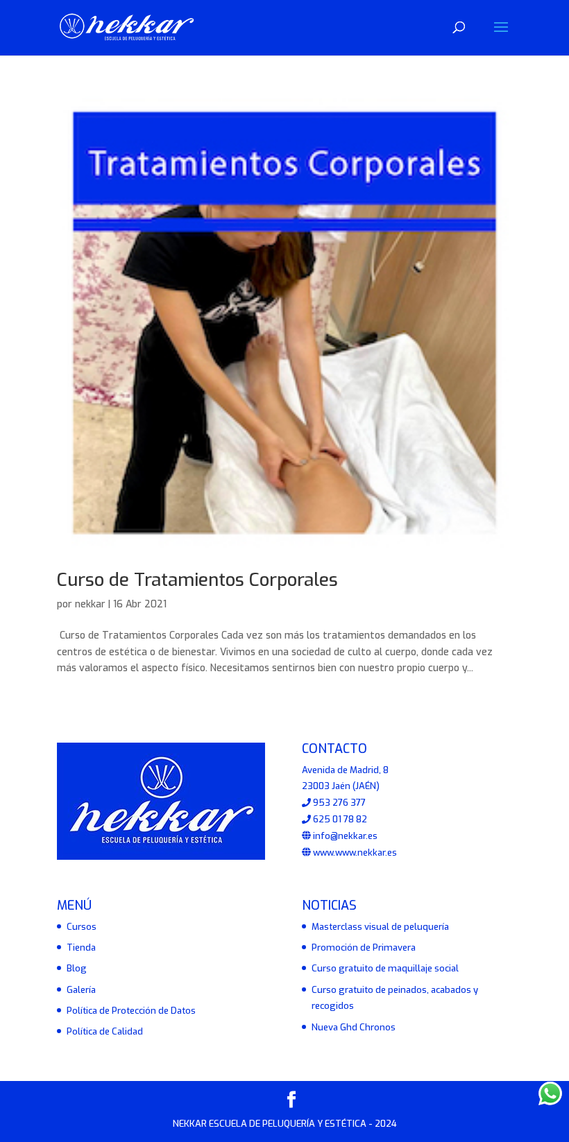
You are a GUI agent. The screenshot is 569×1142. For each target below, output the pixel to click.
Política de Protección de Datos (131, 1010)
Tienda (81, 947)
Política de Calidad (105, 1031)
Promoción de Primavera (364, 947)
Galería (81, 990)
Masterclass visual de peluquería (380, 927)
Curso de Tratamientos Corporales (197, 580)
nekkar (90, 604)
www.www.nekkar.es (354, 852)
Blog (77, 968)
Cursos (81, 927)
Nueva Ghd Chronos (354, 1027)
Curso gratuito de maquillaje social (385, 968)
